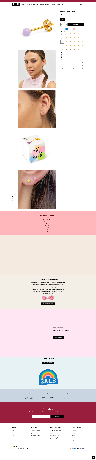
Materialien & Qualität (54, 435)
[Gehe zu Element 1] (12, 196)
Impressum (74, 438)
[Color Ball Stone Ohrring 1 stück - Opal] (73, 38)
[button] (63, 16)
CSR (73, 437)
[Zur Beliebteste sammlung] (29, 255)
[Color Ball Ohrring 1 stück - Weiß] (66, 42)
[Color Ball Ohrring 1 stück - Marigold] (73, 42)
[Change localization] (81, 4)
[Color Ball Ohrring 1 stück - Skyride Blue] (77, 42)
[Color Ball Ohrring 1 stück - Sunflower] (73, 45)
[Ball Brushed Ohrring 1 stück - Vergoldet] (70, 42)
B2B (73, 440)
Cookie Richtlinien (34, 437)
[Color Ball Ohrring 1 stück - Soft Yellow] (70, 45)
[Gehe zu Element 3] (12, 200)
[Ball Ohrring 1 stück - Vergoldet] (81, 45)
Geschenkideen (48, 221)
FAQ (51, 433)
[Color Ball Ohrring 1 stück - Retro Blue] (81, 42)
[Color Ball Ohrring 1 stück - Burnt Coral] (70, 34)
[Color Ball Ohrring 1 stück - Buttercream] (62, 38)
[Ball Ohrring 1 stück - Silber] (62, 45)
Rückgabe (33, 432)
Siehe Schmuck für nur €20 (48, 303)
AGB (31, 433)
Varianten (63, 31)
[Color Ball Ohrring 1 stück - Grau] (70, 38)
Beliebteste (14, 432)
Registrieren (57, 416)
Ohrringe (33, 4)
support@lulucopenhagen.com (67, 398)
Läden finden (52, 432)
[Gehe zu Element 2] (12, 198)
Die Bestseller (27, 4)
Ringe (37, 4)
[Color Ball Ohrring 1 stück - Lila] (62, 42)
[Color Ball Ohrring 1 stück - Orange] (66, 34)
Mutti (48, 227)
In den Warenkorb (76, 24)
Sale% (63, 4)
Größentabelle (63, 22)
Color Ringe (48, 225)
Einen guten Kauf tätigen (48, 362)
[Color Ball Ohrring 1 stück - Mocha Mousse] (66, 49)
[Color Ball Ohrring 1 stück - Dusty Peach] (77, 49)
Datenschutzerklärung (35, 435)
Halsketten (47, 4)
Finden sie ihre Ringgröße (55, 438)
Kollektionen (53, 4)
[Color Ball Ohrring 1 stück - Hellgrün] (81, 38)
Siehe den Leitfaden (58, 337)
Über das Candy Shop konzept (78, 433)
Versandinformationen (35, 430)
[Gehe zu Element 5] (12, 203)
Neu (23, 4)
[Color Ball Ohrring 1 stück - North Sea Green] (77, 45)
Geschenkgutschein (48, 219)
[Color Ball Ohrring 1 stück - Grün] (66, 38)
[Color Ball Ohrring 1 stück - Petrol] (81, 34)
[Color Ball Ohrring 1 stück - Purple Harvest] (62, 49)
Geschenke (58, 4)
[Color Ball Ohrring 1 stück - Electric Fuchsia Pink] (66, 45)
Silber (48, 229)
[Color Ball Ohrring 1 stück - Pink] (73, 34)
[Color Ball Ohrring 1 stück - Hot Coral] (77, 38)
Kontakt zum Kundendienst (55, 430)
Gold (48, 217)
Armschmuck (41, 4)
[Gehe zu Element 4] (12, 202)
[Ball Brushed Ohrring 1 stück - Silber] (70, 49)
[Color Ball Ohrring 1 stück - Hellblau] (77, 34)
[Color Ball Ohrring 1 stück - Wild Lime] (73, 49)
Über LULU (74, 430)
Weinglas (48, 231)
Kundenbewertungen (54, 437)
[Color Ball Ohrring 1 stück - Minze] (62, 34)
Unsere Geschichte (76, 432)
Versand (48, 223)
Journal (73, 435)
